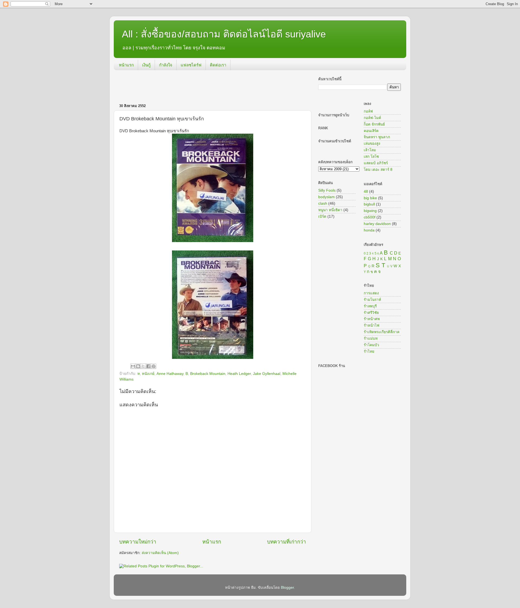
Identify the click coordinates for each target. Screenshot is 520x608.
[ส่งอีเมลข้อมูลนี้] (133, 366)
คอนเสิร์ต (371, 131)
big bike (370, 198)
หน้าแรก (126, 65)
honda (369, 230)
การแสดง (371, 293)
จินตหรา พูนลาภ (377, 137)
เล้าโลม (370, 150)
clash (322, 203)
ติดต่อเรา (218, 65)
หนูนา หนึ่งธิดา (330, 210)
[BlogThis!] (138, 366)
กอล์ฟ (368, 111)
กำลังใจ (165, 65)
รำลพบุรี (370, 306)
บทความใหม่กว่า (137, 542)
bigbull (369, 204)
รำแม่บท (371, 338)
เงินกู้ (146, 65)
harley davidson (377, 224)
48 (366, 191)
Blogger (287, 588)
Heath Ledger (239, 374)
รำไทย (369, 351)
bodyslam (326, 197)
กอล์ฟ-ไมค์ (372, 118)
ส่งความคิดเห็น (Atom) (160, 553)
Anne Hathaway (170, 374)
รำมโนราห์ (372, 300)
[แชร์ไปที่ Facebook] (148, 366)
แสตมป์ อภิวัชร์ (376, 163)
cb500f (369, 217)
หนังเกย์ (148, 374)
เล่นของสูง (372, 143)
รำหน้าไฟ (371, 325)
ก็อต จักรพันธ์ (374, 124)
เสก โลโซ (371, 157)
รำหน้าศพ (372, 319)
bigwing (370, 211)
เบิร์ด (322, 216)
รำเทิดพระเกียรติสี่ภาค (381, 332)
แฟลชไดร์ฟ (191, 65)
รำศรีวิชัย (371, 313)
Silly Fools (327, 190)
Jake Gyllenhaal (266, 374)
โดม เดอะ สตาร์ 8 (378, 170)
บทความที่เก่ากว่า (286, 542)
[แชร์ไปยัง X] (143, 366)
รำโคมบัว (371, 345)
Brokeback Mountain (207, 374)
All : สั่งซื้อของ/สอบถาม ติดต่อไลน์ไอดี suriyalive (224, 34)
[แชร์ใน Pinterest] (153, 366)
